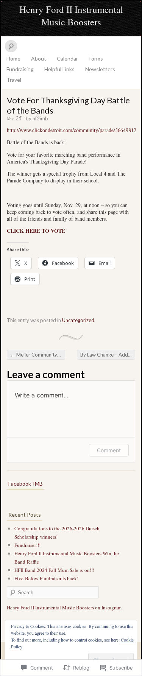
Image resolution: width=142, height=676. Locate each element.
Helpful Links (59, 69)
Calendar (67, 58)
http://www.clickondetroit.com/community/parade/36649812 (71, 130)
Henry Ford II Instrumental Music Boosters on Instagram (64, 607)
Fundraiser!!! (27, 545)
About (38, 58)
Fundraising (20, 69)
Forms (96, 58)
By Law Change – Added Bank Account (107, 355)
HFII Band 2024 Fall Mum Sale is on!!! (54, 570)
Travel (13, 79)
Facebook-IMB (25, 483)
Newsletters (100, 69)
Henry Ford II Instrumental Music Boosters (71, 15)
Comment (109, 450)
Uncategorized (78, 320)
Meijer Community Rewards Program (37, 355)
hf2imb (40, 118)
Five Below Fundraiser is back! (46, 578)
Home (13, 58)
